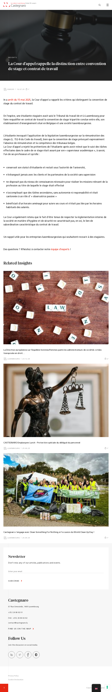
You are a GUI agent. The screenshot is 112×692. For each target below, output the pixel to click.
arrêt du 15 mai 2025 (19, 100)
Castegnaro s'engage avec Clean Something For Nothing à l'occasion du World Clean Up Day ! (48, 532)
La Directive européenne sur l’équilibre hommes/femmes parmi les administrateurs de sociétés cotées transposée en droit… (52, 351)
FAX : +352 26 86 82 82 (17, 618)
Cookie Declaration (15, 680)
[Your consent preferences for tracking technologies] (107, 687)
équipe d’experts (60, 249)
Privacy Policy (13, 676)
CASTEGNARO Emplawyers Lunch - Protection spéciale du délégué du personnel (41, 443)
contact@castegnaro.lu (18, 623)
